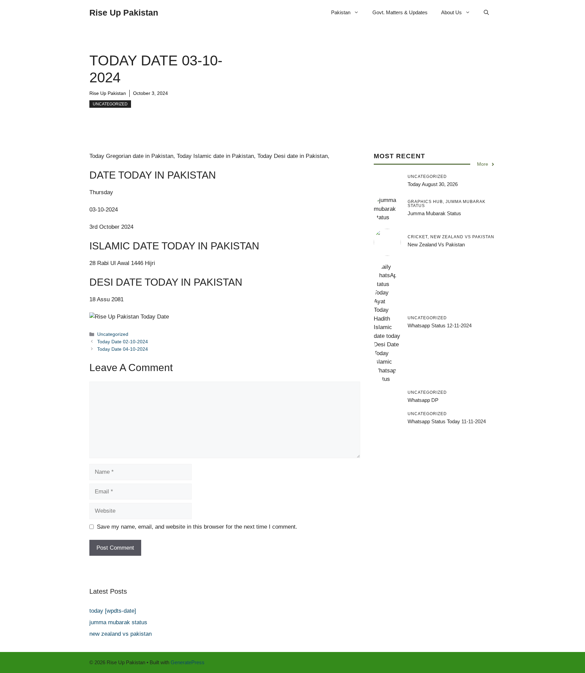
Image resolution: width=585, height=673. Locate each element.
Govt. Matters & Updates (400, 12)
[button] (486, 12)
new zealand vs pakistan (436, 244)
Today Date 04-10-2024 (122, 349)
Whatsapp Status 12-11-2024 (440, 325)
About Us (451, 12)
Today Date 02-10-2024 (122, 341)
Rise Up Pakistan (123, 12)
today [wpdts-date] (112, 611)
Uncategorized (110, 104)
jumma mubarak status (434, 213)
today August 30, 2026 (433, 184)
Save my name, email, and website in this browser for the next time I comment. (197, 527)
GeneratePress (187, 662)
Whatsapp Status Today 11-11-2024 (447, 421)
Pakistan (340, 12)
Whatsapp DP (423, 400)
